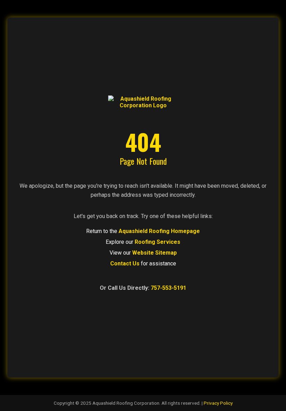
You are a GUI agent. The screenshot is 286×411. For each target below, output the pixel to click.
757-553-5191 (168, 288)
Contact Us (125, 263)
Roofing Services (157, 242)
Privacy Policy (218, 403)
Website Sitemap (154, 252)
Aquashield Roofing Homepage (159, 231)
